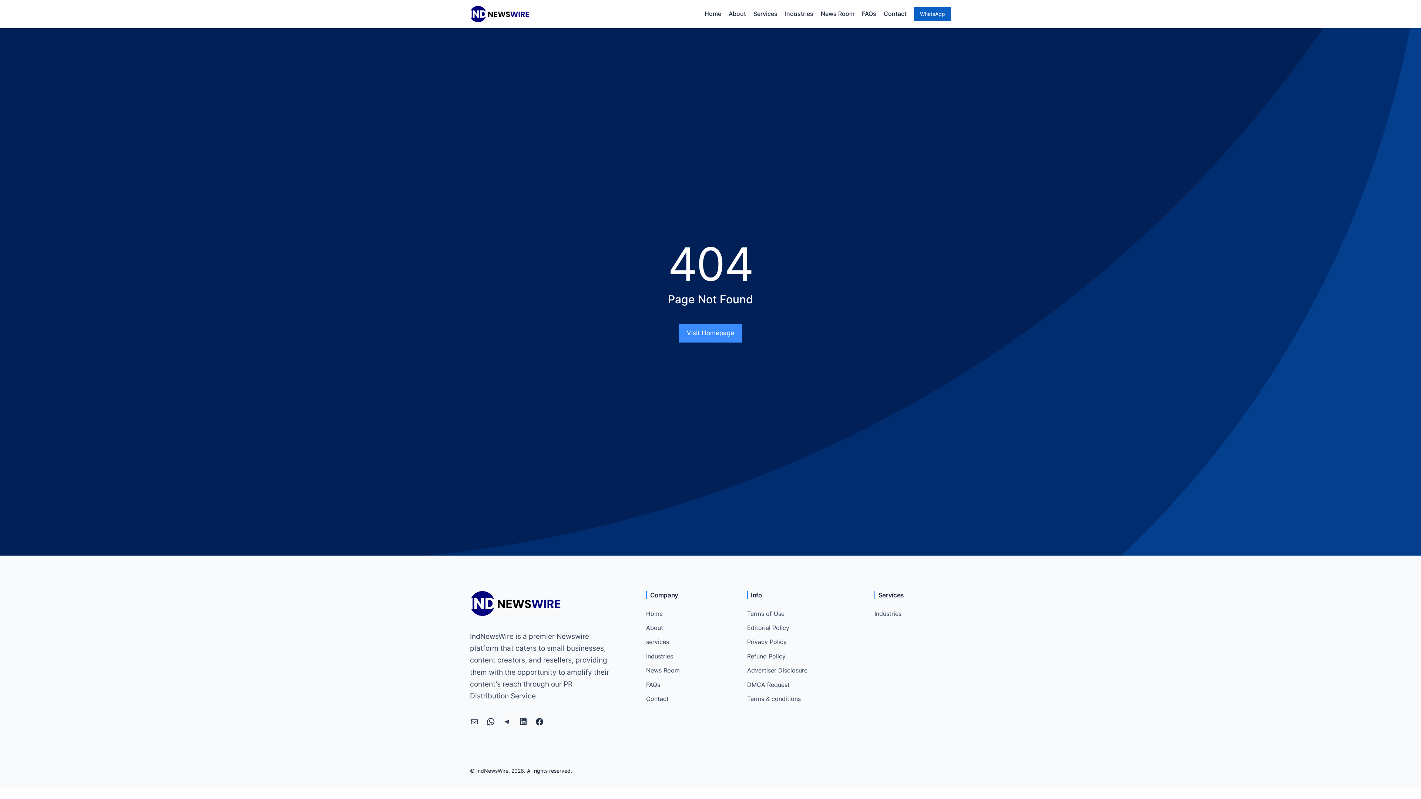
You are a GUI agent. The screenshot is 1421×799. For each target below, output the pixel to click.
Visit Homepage (710, 333)
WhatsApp (932, 14)
